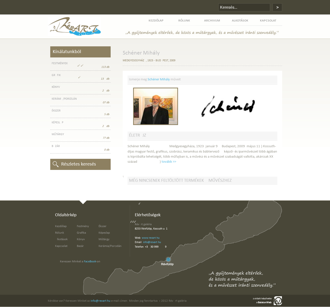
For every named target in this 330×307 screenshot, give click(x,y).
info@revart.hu (152, 242)
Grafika (81, 232)
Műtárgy (104, 239)
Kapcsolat (61, 246)
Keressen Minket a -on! (80, 261)
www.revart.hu (150, 238)
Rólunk (59, 232)
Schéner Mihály (159, 79)
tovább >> (169, 162)
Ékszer (103, 226)
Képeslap (104, 232)
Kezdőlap (61, 226)
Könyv (81, 239)
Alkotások (61, 239)
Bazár (80, 246)
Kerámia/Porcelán (110, 246)
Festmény (83, 226)
